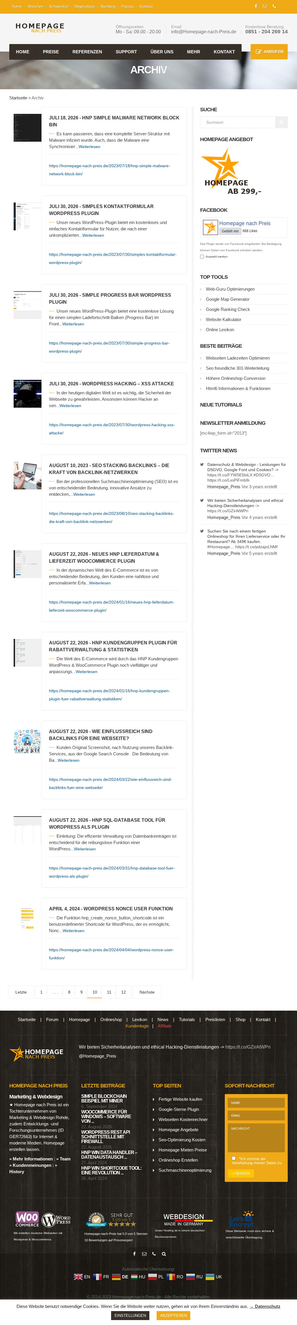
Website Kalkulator (223, 319)
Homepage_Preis (223, 486)
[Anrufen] (154, 1254)
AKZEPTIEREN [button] (173, 1315)
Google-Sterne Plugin (179, 1109)
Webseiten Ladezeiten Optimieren (238, 358)
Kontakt (146, 6)
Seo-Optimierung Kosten (182, 1139)
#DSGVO (261, 475)
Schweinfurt (59, 6)
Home (17, 6)
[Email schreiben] (144, 1254)
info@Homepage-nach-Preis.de (203, 31)
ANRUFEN (273, 51)
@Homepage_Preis (97, 1056)
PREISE (51, 51)
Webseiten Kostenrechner (183, 1119)
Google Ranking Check (228, 309)
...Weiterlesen (87, 146)
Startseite (18, 97)
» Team (63, 1158)
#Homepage (218, 546)
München (35, 6)
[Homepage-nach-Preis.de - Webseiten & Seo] (36, 1053)
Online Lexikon (220, 329)
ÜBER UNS (162, 51)
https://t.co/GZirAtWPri (227, 511)
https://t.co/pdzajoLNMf (256, 546)
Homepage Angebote (178, 1129)
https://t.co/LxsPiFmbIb (228, 480)
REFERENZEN (87, 51)
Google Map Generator (227, 299)
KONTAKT (224, 51)
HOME (22, 51)
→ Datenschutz (264, 1306)
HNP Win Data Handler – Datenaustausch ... (109, 1155)
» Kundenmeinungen (30, 1165)
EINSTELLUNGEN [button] (130, 1315)
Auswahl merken (216, 256)
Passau (127, 6)
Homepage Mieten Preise (183, 1149)
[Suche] (164, 1254)
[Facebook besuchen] (134, 1254)
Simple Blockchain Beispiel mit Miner (104, 1098)
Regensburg (85, 6)
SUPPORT (126, 51)
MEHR (193, 51)
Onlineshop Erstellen (178, 1160)
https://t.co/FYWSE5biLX (229, 475)
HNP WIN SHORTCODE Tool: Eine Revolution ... (111, 1170)
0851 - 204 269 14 (266, 31)
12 (123, 992)
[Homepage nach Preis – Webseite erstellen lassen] (38, 27)
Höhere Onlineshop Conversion (235, 378)
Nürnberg (107, 6)
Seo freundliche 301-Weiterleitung (237, 368)
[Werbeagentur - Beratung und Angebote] (256, 5)
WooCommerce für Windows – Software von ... (106, 1116)
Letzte (21, 992)
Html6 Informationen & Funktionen (238, 388)
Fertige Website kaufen (180, 1099)
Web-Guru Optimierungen (230, 289)
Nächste (147, 992)
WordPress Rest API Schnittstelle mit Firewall (105, 1137)
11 (109, 992)
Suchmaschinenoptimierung (185, 1170)
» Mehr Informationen (31, 1158)
